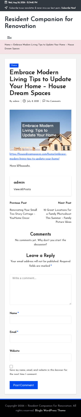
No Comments (53, 101)
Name (14, 313)
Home (7, 45)
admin (19, 182)
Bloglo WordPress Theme (50, 410)
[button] (22, 189)
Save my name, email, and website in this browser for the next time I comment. (38, 372)
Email (14, 332)
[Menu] (9, 37)
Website (14, 351)
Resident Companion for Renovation (39, 22)
